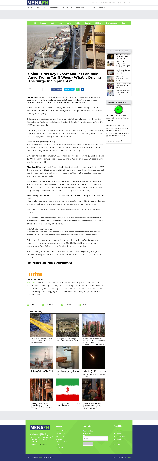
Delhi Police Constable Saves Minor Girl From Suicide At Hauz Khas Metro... (41, 340)
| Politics (77, 23)
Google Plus (121, 436)
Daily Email (120, 439)
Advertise (59, 439)
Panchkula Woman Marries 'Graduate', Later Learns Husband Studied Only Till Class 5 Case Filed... (92, 406)
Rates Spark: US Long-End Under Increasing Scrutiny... (123, 92)
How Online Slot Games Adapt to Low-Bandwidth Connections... (117, 129)
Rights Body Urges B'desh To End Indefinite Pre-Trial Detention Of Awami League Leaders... (41, 406)
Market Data (67, 8)
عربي (119, 2)
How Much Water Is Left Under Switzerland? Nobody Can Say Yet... (68, 373)
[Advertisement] (79, 15)
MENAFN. (41, 457)
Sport (123, 23)
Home (30, 8)
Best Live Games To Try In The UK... (116, 125)
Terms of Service (61, 431)
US (32, 23)
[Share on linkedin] (82, 89)
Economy (89, 23)
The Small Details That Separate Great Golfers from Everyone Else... (117, 140)
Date (30, 88)
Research (80, 8)
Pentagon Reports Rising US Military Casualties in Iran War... (68, 340)
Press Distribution (51, 8)
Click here (43, 444)
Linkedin (120, 442)
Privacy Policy (60, 433)
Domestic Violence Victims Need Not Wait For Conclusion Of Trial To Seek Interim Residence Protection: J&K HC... (93, 341)
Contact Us (60, 436)
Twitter (119, 433)
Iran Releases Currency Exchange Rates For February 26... (123, 72)
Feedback (59, 447)
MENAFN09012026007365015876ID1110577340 (49, 263)
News (38, 8)
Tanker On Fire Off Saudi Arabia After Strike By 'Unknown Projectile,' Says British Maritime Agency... (94, 373)
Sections (102, 8)
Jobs (57, 444)
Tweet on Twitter (69, 89)
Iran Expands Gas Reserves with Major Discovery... (68, 404)
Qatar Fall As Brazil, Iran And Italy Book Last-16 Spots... (123, 85)
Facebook (120, 431)
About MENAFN (61, 442)
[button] (124, 2)
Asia (60, 23)
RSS (118, 444)
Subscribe (87, 444)
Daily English (88, 431)
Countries (91, 8)
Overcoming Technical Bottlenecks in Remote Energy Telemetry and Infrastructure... (117, 135)
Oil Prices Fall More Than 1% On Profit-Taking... (122, 78)
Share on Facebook (57, 89)
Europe (43, 23)
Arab (52, 23)
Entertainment (109, 23)
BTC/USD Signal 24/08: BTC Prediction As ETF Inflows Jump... (123, 56)
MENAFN (31, 97)
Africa (68, 23)
